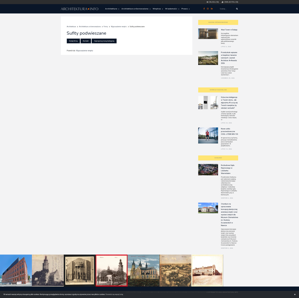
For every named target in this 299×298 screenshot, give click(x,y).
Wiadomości (171, 8)
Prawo (185, 8)
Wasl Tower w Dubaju (229, 30)
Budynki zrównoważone (218, 22)
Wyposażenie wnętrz (119, 27)
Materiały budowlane (218, 90)
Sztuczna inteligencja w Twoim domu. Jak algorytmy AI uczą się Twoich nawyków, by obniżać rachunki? (229, 102)
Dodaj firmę (73, 41)
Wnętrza (157, 8)
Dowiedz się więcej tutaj (114, 294)
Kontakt (86, 41)
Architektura (111, 8)
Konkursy (218, 158)
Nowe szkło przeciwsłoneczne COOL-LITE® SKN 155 (229, 131)
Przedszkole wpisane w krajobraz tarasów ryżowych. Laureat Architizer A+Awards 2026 (229, 57)
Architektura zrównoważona (135, 8)
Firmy (106, 27)
